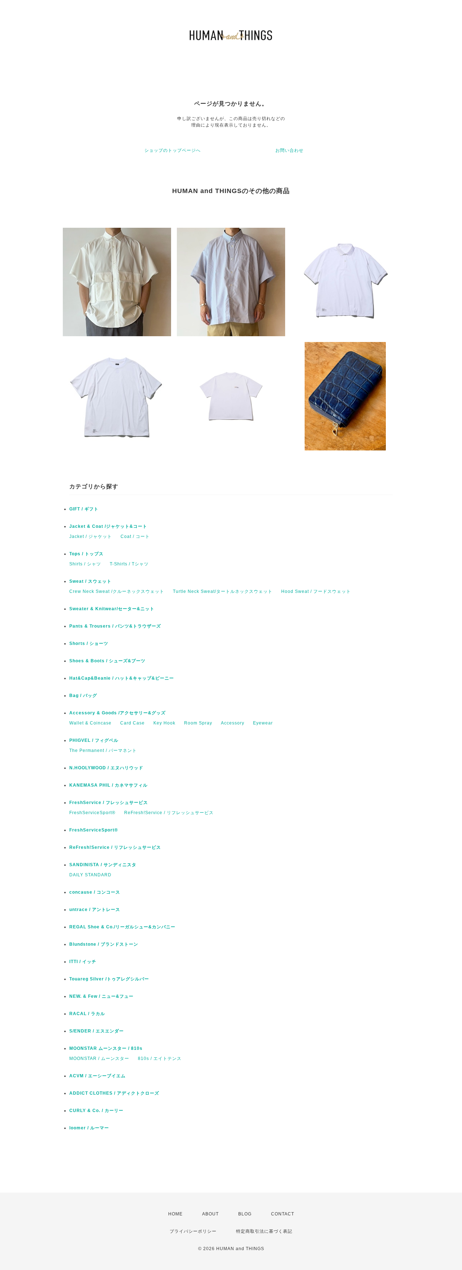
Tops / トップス (86, 553)
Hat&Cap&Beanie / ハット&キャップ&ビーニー (121, 678)
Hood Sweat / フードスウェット (316, 591)
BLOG (245, 1213)
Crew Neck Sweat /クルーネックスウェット (116, 591)
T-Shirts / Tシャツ (129, 563)
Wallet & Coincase (90, 723)
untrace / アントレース (94, 909)
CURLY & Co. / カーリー (96, 1110)
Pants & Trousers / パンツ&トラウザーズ (115, 626)
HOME (175, 1213)
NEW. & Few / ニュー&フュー (101, 996)
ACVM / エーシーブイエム (97, 1075)
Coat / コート (135, 536)
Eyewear (263, 723)
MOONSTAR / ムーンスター (99, 1058)
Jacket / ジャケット (90, 536)
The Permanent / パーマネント (103, 750)
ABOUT (210, 1213)
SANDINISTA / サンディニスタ (102, 864)
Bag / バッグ (83, 695)
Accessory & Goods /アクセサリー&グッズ (117, 712)
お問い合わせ (289, 150)
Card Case (132, 723)
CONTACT (282, 1213)
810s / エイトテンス (160, 1058)
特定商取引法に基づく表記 (264, 1231)
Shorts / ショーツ (88, 643)
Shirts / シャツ (85, 563)
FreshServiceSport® (92, 812)
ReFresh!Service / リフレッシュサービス (169, 812)
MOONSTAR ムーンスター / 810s (106, 1048)
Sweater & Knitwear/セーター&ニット (111, 608)
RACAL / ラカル (87, 1013)
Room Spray (198, 723)
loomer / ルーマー (89, 1127)
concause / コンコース (94, 892)
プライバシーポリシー (193, 1231)
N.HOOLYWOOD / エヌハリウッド (106, 767)
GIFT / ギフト (84, 509)
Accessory (232, 723)
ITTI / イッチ (82, 961)
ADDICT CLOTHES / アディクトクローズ (114, 1093)
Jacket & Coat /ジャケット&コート (108, 526)
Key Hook (164, 723)
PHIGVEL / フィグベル (93, 740)
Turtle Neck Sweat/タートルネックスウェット (223, 591)
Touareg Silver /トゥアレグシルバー (109, 979)
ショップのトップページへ (172, 150)
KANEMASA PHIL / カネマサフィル (108, 785)
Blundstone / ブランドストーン (103, 944)
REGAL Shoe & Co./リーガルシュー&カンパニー (122, 926)
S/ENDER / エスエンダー (96, 1031)
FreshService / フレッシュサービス (108, 802)
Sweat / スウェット (90, 581)
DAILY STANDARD (90, 874)
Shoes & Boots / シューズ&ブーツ (107, 660)
